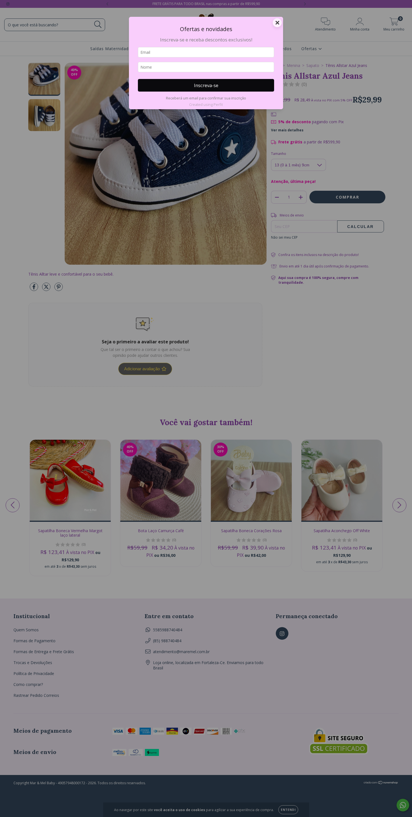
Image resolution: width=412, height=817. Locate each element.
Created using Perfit (206, 104)
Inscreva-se (206, 85)
